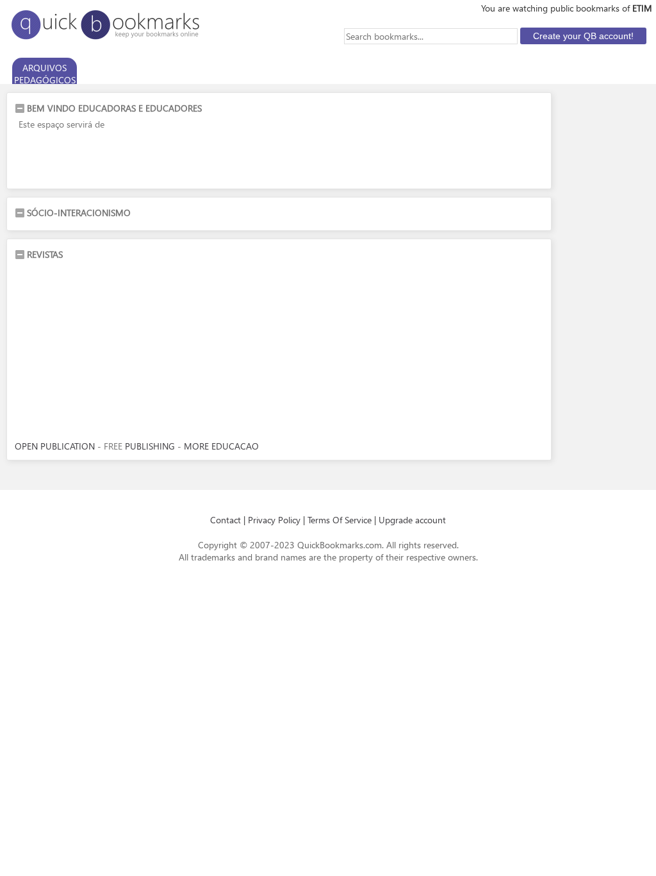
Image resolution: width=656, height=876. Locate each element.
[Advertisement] (165, 161)
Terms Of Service (340, 520)
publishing (150, 446)
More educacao (221, 446)
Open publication (55, 446)
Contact (225, 520)
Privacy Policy (274, 520)
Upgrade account (412, 520)
